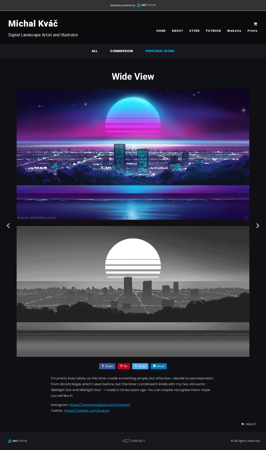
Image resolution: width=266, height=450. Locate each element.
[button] (248, 424)
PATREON (213, 31)
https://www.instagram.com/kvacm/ (100, 404)
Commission (121, 51)
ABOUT (177, 31)
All (94, 51)
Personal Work (160, 51)
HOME (161, 31)
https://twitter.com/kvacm (86, 410)
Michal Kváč (33, 23)
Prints (253, 31)
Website (234, 31)
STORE (194, 31)
